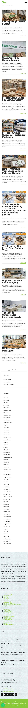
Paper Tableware (7, 605)
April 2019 (6, 536)
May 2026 (6, 402)
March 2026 (7, 407)
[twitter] (5, 694)
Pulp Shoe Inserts (7, 618)
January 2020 (7, 514)
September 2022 (8, 457)
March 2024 (7, 435)
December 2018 (7, 543)
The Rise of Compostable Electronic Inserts (11, 314)
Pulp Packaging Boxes (8, 616)
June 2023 (6, 444)
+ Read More (23, 35)
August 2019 (7, 526)
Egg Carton (6, 598)
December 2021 (7, 472)
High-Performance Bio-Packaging (12, 281)
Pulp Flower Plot (7, 611)
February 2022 (7, 469)
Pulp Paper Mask (7, 617)
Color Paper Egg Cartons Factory (10, 58)
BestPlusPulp (12, 63)
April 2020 (6, 509)
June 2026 (6, 400)
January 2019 (7, 541)
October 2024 (7, 420)
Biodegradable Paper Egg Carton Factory (13, 98)
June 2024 (6, 427)
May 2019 (6, 533)
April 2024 (6, 432)
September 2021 (8, 477)
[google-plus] (7, 694)
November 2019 (7, 519)
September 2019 (7, 524)
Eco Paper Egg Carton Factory (13, 22)
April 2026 (6, 405)
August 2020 (7, 499)
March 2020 (7, 511)
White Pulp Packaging (8, 624)
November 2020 (7, 491)
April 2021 (6, 484)
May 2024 (6, 430)
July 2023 (6, 442)
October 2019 (7, 521)
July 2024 (6, 425)
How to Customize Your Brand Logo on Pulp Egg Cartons (12, 170)
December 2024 (7, 417)
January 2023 (7, 452)
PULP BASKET (6, 608)
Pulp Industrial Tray (8, 615)
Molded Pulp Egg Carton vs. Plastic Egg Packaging (13, 134)
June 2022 (6, 462)
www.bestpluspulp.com (8, 691)
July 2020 (6, 501)
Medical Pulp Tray (7, 602)
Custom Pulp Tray (7, 595)
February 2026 (7, 410)
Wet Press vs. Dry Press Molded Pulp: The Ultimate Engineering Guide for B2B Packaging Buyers (14, 209)
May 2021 (6, 482)
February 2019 (7, 538)
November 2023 (7, 439)
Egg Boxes (5, 597)
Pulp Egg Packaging (18, 27)
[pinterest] (13, 694)
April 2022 (6, 467)
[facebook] (2, 694)
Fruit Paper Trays (7, 601)
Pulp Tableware (7, 621)
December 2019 (7, 516)
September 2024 (8, 422)
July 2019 (6, 529)
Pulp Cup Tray (6, 609)
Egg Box (5, 596)
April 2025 (6, 412)
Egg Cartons (6, 599)
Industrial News (11, 27)
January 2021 (7, 489)
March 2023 (7, 449)
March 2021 (7, 486)
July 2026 (6, 397)
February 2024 (7, 437)
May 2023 (6, 447)
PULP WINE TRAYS (7, 622)
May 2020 (6, 506)
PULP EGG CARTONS (8, 610)
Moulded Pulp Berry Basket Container (12, 604)
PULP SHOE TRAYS (7, 619)
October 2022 (7, 454)
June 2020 (6, 504)
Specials (5, 623)
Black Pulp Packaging (8, 594)
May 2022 (6, 464)
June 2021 (6, 479)
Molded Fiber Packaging (9, 603)
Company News (5, 27)
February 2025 (7, 415)
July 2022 (6, 459)
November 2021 (7, 474)
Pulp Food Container (8, 612)
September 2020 (8, 496)
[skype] (16, 694)
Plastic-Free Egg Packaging (11, 349)
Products (5, 606)
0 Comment (18, 63)
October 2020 (7, 494)
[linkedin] (10, 694)
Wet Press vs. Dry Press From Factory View (12, 248)
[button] (3, 705)
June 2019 (6, 531)
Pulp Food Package (7, 614)
